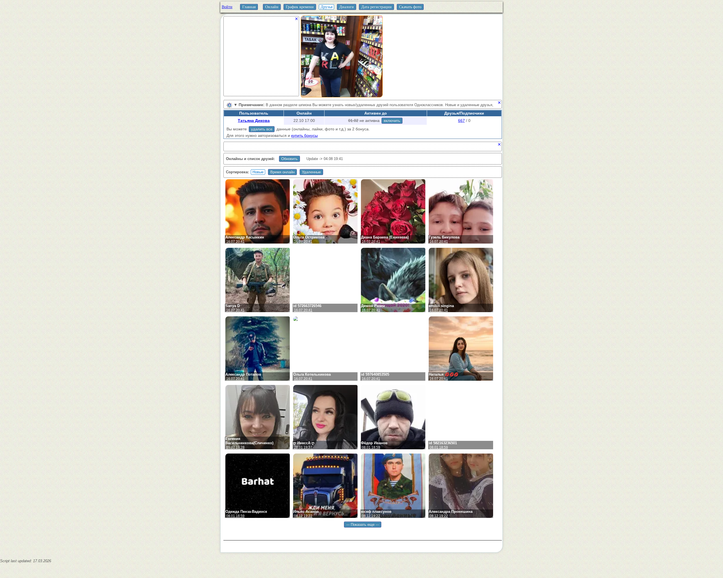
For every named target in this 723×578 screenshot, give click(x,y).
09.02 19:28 (235, 447)
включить (392, 121)
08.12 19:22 (303, 516)
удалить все (261, 129)
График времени (300, 7)
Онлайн (271, 7)
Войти (227, 7)
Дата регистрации (376, 7)
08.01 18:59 (371, 447)
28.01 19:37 (303, 447)
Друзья (326, 7)
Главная (249, 7)
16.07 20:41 (235, 242)
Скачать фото (410, 7)
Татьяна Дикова (254, 120)
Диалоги (346, 7)
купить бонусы (304, 135)
